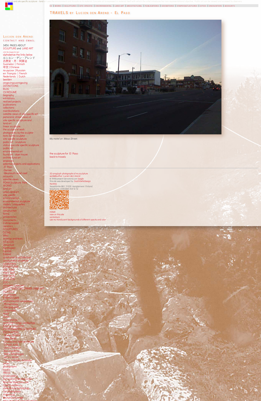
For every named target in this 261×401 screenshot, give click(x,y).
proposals (8, 160)
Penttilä (53, 183)
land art (119, 5)
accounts (230, 5)
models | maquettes (14, 204)
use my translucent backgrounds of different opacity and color (78, 219)
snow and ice (10, 319)
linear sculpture (11, 126)
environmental (104, 5)
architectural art (12, 157)
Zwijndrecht (9, 294)
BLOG (6, 89)
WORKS (7, 185)
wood (6, 313)
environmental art (13, 151)
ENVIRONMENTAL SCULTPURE (19, 329)
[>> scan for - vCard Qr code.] (60, 200)
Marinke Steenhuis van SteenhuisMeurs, (16, 383)
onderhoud (9, 394)
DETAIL (7, 232)
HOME (53, 211)
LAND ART (27, 48)
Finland (7, 254)
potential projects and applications (21, 164)
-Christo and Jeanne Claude (18, 341)
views (15, 179)
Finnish (20, 64)
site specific (86, 5)
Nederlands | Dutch (14, 76)
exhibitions (168, 5)
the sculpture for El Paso (64, 153)
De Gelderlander (12, 391)
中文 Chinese (11, 67)
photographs (10, 366)
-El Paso (7, 167)
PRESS (6, 372)
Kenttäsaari (9, 248)
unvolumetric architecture (17, 257)
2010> (6, 282)
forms (6, 213)
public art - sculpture (14, 142)
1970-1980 (9, 270)
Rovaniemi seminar (13, 326)
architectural (134, 5)
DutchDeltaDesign (82, 181)
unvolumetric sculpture (15, 260)
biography (8, 95)
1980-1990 (9, 273)
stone (6, 316)
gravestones (10, 216)
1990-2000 (9, 276)
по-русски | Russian (14, 70)
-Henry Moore (11, 357)
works (58, 5)
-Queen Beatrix (11, 335)
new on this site (57, 214)
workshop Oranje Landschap (19, 323)
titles (5, 235)
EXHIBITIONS (10, 266)
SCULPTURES (10, 229)
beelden (7, 79)
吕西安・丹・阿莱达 (15, 61)
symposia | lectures (14, 285)
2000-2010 (9, 279)
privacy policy (10, 375)
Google (81, 178)
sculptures (70, 5)
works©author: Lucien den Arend (65, 176)
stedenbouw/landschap (16, 388)
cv (51, 5)
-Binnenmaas (10, 304)
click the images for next (11, 52)
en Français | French (15, 73)
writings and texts (13, 238)
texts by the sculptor (14, 135)
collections (8, 107)
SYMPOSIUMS (11, 298)
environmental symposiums (18, 301)
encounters (215, 5)
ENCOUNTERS (11, 332)
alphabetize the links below (17, 54)
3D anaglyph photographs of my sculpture (69, 173)
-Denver (7, 170)
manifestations (11, 111)
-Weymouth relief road (15, 173)
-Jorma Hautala (12, 347)
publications (152, 5)
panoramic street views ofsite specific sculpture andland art (17, 120)
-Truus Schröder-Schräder (17, 360)
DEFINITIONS (10, 86)
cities (203, 5)
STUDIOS (8, 242)
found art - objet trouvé (15, 154)
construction (10, 210)
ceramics (8, 226)
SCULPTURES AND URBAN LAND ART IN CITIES (23, 290)
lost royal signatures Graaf (17, 379)
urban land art (11, 192)
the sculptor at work (13, 129)
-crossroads (9, 310)
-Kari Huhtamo (11, 351)
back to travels (58, 156)
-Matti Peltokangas (13, 354)
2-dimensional (11, 223)
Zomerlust (8, 245)
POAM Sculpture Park (15, 182)
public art (8, 148)
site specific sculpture (15, 138)
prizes (6, 363)
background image (13, 397)
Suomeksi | (9, 64)
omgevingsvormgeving (15, 82)
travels (7, 369)
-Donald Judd (10, 344)
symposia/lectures (187, 5)
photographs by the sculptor (18, 132)
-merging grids (11, 307)
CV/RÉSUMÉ (10, 92)
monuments (9, 220)
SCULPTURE (9, 48)
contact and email (19, 40)
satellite (7, 179)
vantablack (55, 217)
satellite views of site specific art (20, 114)
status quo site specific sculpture (21, 145)
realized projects (12, 101)
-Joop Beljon (10, 338)
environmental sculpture (16, 201)
